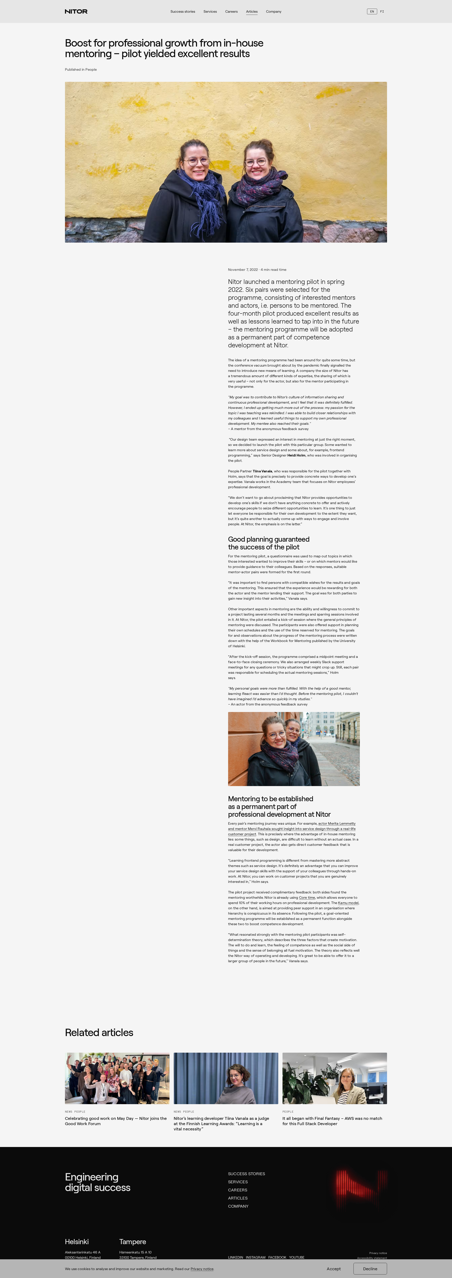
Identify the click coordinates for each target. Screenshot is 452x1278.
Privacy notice (378, 1253)
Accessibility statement (372, 1257)
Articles (238, 1197)
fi (382, 11)
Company (238, 1206)
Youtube (296, 1257)
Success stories (246, 1173)
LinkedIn (235, 1257)
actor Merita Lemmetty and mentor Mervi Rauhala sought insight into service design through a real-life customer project (292, 828)
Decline (370, 1268)
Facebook (277, 1257)
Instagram (256, 1257)
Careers (237, 1189)
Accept (334, 1268)
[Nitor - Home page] (76, 11)
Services (238, 1181)
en (372, 11)
